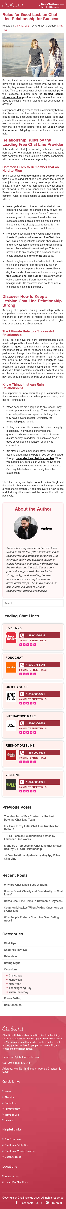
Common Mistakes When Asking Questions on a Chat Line (33, 909)
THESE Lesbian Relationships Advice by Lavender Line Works (29, 837)
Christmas (15, 975)
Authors (9, 1120)
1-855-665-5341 (35, 694)
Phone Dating (12, 998)
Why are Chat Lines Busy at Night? (26, 884)
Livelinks (14, 628)
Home (8, 1091)
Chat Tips (10, 943)
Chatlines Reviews (15, 950)
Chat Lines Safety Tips (16, 1145)
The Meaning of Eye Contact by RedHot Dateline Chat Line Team (29, 817)
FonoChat (14, 657)
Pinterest (56, 1203)
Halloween (15, 979)
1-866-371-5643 (35, 665)
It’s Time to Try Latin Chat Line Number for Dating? (31, 827)
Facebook (27, 1203)
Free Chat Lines (13, 1139)
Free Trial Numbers (50, 5)
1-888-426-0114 (35, 635)
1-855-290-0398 (35, 752)
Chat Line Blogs (13, 1156)
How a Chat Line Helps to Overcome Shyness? (33, 901)
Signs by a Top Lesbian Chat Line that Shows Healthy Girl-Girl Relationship (33, 847)
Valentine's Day (18, 992)
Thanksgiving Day (20, 988)
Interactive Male (21, 716)
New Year (15, 984)
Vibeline (13, 775)
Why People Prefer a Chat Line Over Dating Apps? (31, 918)
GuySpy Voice (17, 687)
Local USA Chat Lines (16, 1182)
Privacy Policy (12, 1108)
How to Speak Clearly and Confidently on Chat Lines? (33, 892)
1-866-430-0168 (35, 723)
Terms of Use (12, 1114)
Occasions (10, 969)
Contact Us (10, 1103)
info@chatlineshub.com (25, 1057)
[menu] (62, 5)
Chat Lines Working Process (20, 1151)
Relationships (12, 1005)
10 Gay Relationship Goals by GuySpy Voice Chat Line (32, 856)
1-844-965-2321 (35, 782)
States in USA (12, 1176)
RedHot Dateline (20, 745)
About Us (9, 1097)
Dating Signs (12, 963)
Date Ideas (10, 956)
